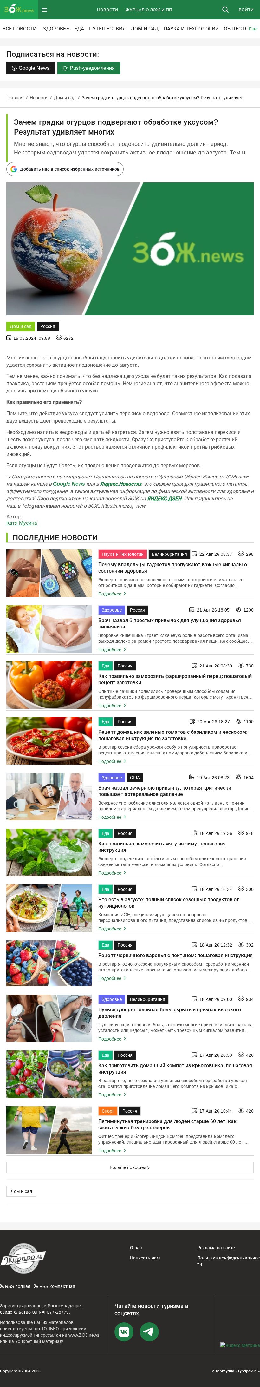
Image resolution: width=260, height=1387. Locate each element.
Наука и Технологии (191, 28)
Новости (107, 9)
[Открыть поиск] (225, 9)
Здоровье (56, 28)
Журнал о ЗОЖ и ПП (149, 9)
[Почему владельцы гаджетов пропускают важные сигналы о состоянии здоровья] (49, 573)
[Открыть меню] (44, 9)
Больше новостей (128, 1167)
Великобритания (169, 554)
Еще (253, 28)
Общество (237, 28)
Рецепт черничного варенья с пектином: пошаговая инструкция (175, 955)
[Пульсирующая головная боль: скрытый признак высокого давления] (49, 1018)
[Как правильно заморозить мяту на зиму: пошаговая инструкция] (49, 852)
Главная (14, 97)
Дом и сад (145, 28)
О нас (136, 1247)
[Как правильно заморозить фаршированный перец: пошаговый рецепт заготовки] (49, 685)
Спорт (108, 1111)
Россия (47, 326)
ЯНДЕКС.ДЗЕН (164, 498)
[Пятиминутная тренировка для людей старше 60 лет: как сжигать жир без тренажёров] (49, 1130)
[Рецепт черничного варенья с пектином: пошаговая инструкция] (49, 963)
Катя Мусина (21, 523)
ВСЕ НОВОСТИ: (20, 28)
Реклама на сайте (216, 1247)
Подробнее (110, 593)
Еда (79, 28)
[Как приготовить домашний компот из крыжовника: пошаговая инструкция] (49, 1074)
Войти (246, 9)
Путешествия (107, 28)
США (135, 777)
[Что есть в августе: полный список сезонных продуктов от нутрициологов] (49, 908)
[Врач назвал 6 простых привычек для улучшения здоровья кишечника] (49, 629)
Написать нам (145, 1257)
